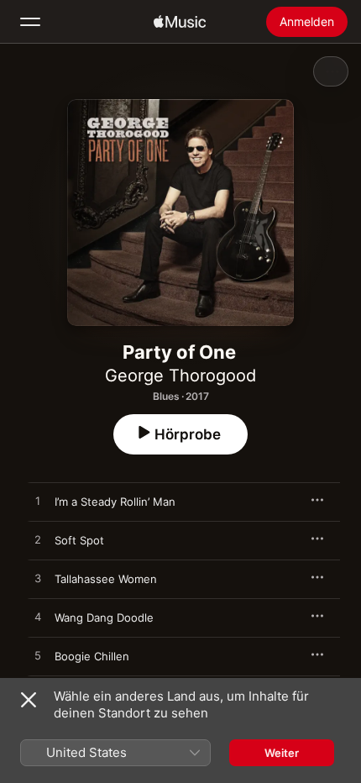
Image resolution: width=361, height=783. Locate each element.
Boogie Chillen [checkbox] (92, 656)
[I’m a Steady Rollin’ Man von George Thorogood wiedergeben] (38, 501)
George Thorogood (180, 375)
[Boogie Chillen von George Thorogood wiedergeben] (38, 656)
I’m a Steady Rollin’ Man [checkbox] (115, 501)
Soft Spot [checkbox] (79, 540)
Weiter (281, 752)
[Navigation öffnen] (30, 21)
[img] (180, 21)
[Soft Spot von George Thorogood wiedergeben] (38, 540)
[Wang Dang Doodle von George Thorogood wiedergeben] (38, 617)
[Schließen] (28, 699)
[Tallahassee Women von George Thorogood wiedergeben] (38, 578)
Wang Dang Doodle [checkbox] (104, 617)
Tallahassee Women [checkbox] (106, 579)
